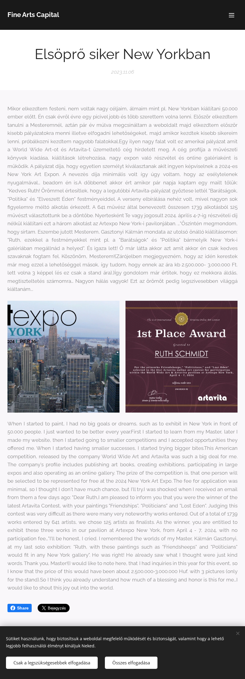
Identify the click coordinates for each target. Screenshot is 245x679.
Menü (232, 15)
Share (23, 608)
